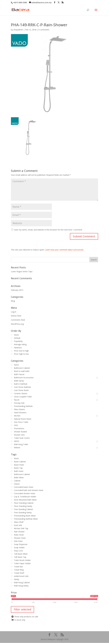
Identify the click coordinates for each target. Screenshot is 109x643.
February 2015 (17, 290)
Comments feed (18, 320)
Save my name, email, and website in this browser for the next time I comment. (48, 229)
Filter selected (22, 609)
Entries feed (16, 315)
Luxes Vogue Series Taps (21, 271)
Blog (13, 301)
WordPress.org (17, 324)
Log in (13, 311)
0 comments (43, 29)
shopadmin (18, 29)
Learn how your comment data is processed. (64, 249)
